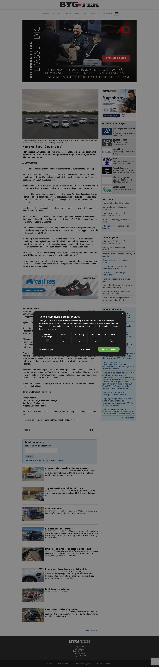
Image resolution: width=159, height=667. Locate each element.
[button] (46, 349)
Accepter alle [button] (108, 349)
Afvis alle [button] (85, 349)
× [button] (122, 314)
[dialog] (79, 333)
